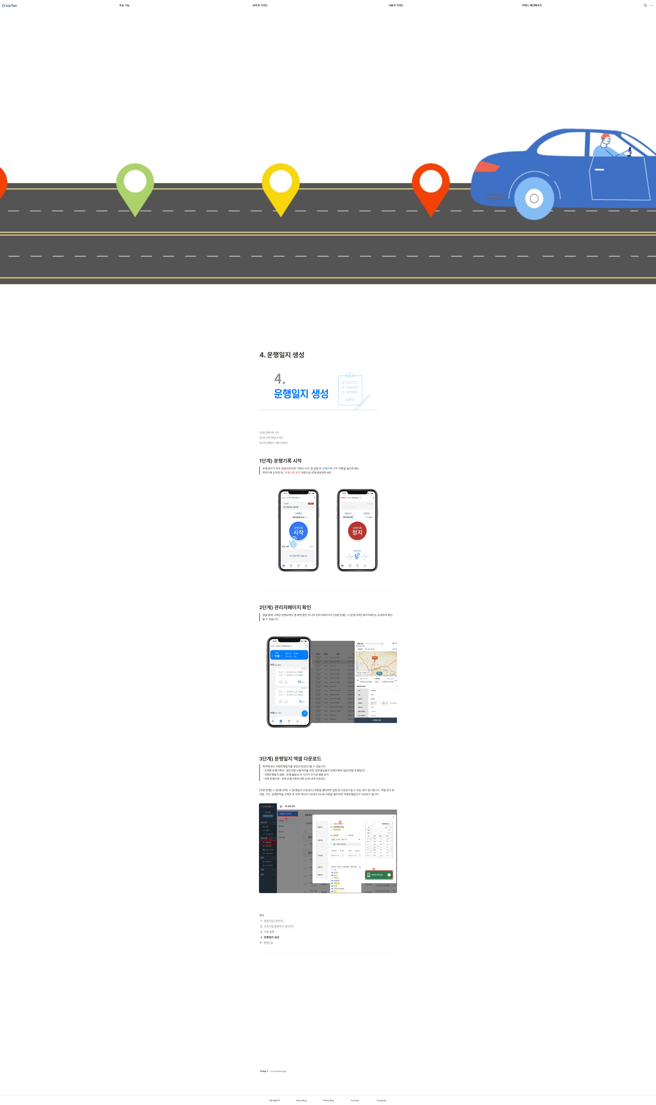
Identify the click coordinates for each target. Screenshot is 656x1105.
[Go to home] (9, 5)
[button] (645, 5)
